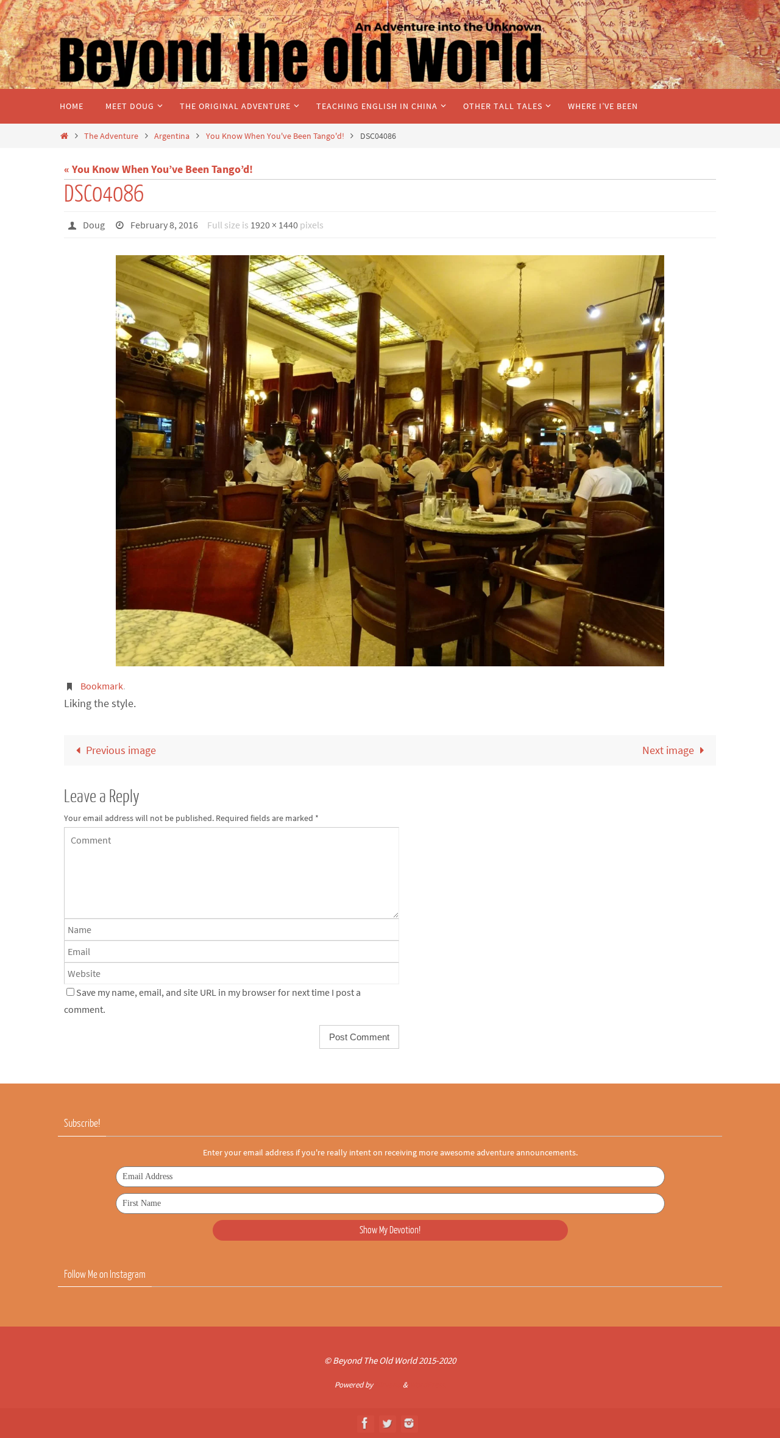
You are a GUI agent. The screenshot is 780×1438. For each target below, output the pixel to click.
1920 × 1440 (274, 225)
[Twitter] (387, 1423)
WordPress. (428, 1385)
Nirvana (388, 1385)
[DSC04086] (390, 460)
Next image (668, 750)
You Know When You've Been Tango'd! (275, 135)
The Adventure (111, 135)
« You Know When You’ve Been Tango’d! (158, 169)
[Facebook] (365, 1423)
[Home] (64, 135)
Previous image (121, 750)
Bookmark (101, 686)
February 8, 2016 (164, 225)
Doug (94, 225)
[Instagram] (409, 1423)
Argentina (172, 135)
